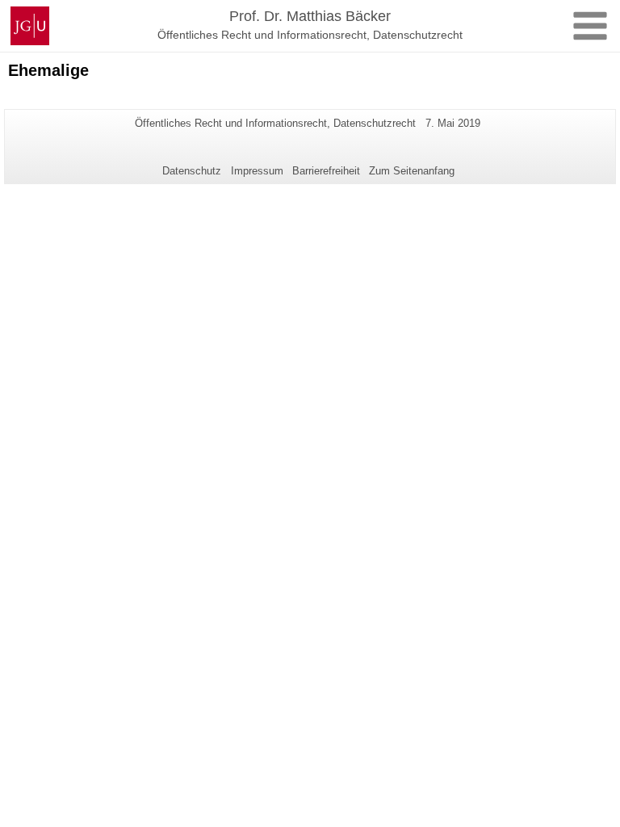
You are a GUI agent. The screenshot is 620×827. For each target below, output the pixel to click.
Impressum (257, 171)
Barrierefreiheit (326, 171)
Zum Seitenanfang (412, 171)
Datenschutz (191, 171)
